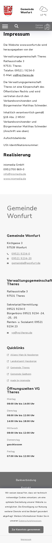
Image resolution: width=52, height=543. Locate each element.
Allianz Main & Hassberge (24, 354)
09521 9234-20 (22, 258)
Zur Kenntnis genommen (26, 529)
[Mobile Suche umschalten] (16, 26)
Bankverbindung (26, 480)
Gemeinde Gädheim (20, 374)
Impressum (26, 539)
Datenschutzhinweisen (30, 520)
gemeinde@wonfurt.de (26, 263)
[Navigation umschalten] (5, 26)
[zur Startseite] (8, 10)
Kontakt (26, 487)
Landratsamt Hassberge (23, 361)
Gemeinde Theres (20, 367)
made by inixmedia (20, 380)
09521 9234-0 (21, 253)
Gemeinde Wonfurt (27, 11)
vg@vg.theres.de (22, 332)
